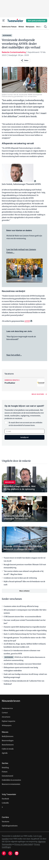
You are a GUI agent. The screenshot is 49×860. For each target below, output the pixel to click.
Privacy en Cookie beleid (23, 844)
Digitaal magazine (8, 721)
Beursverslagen (7, 741)
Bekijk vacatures (38, 394)
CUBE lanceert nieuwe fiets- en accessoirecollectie (22, 617)
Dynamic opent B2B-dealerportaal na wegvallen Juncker (25, 627)
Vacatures (5, 822)
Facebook (5, 799)
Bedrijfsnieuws (7, 736)
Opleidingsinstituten (10, 826)
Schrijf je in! (24, 437)
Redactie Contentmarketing (14, 52)
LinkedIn (5, 803)
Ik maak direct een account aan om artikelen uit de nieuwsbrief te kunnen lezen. (25, 424)
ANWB (27, 321)
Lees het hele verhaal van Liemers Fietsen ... (21, 251)
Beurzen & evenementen (11, 784)
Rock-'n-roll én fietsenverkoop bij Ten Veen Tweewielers (25, 634)
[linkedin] (17, 853)
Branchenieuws (8, 745)
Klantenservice (7, 708)
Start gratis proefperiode (36, 20)
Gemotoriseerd (7, 776)
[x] (10, 853)
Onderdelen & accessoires (11, 780)
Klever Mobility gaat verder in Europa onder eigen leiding (25, 630)
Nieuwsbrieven (11, 700)
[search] (45, 26)
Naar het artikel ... (14, 355)
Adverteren (6, 717)
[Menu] (3, 20)
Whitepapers (6, 725)
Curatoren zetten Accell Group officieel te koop (21, 606)
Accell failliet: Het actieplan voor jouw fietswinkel (22, 664)
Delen (26, 60)
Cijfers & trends (8, 749)
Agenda (5, 753)
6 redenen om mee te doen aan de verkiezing (20, 578)
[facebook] (4, 853)
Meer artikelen (24, 591)
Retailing (5, 768)
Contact (5, 713)
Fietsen (4, 772)
